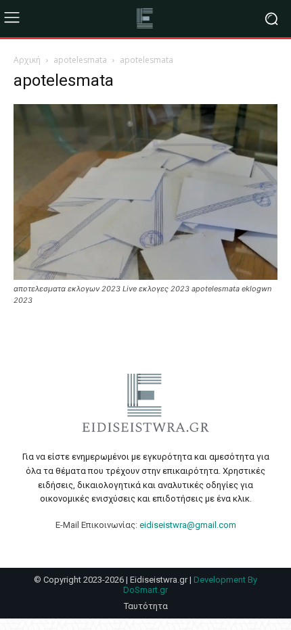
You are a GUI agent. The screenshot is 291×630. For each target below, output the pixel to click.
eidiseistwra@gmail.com (187, 525)
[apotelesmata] (145, 276)
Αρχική (27, 60)
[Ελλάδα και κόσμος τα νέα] (145, 18)
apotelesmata (80, 60)
